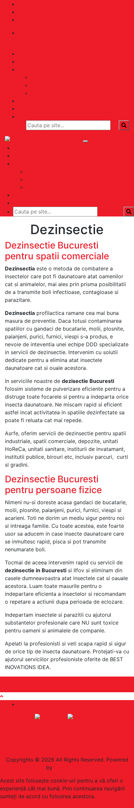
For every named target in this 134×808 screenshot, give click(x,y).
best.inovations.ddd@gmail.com (64, 19)
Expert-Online (71, 767)
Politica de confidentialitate (67, 738)
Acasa (27, 148)
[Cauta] (126, 116)
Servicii (120, 69)
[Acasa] (126, 53)
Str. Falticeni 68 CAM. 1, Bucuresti (66, 4)
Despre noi (115, 61)
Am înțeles (30, 804)
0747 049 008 (42, 12)
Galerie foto (114, 100)
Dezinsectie (114, 85)
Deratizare (116, 77)
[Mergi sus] (1, 696)
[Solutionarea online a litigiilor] (83, 717)
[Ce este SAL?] (51, 717)
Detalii (8, 804)
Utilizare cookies (67, 725)
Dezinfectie (115, 93)
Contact (119, 108)
